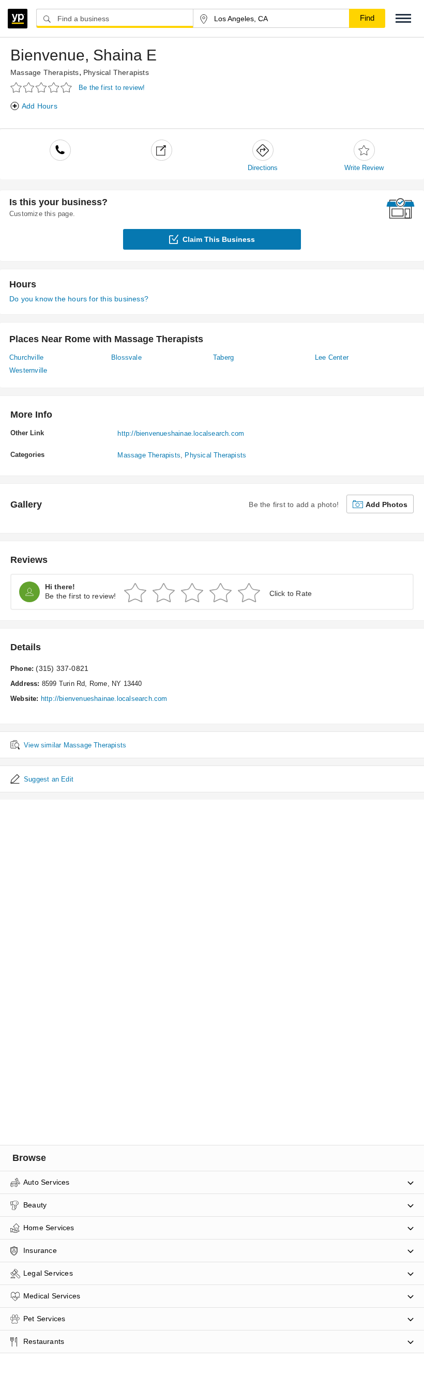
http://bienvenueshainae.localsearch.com (180, 433)
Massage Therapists (44, 72)
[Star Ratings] (42, 87)
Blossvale (126, 357)
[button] (403, 18)
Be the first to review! (112, 87)
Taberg (223, 357)
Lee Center (332, 357)
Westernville (28, 370)
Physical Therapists (116, 72)
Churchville (26, 357)
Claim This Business (219, 239)
